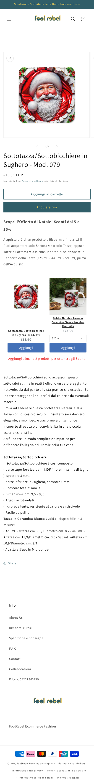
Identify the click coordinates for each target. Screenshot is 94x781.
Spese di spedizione (32, 181)
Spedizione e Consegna (26, 638)
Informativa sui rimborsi (71, 763)
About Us (16, 617)
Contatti (15, 659)
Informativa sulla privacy (27, 770)
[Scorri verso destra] (57, 146)
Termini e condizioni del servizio (66, 770)
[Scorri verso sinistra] (37, 146)
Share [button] (12, 563)
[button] (9, 19)
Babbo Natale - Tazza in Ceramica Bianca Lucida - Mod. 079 (68, 322)
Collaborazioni (20, 669)
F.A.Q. (13, 648)
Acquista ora (47, 207)
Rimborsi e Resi (20, 628)
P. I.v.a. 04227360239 (24, 679)
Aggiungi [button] (26, 347)
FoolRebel (23, 763)
